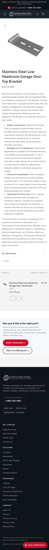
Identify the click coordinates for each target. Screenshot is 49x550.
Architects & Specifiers (12, 491)
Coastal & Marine (10, 473)
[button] (5, 14)
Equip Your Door (9, 430)
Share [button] (6, 261)
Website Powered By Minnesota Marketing (18, 544)
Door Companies (10, 500)
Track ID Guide (9, 487)
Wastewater (8, 456)
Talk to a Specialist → (17, 351)
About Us (7, 510)
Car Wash (7, 452)
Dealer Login (8, 438)
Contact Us (7, 442)
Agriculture (7, 465)
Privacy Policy (9, 522)
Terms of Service (10, 518)
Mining (5, 469)
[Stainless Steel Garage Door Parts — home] (17, 378)
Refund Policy (9, 526)
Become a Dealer (10, 434)
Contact (6, 514)
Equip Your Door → (15, 343)
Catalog (6, 483)
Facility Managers (10, 495)
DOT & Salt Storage (11, 460)
